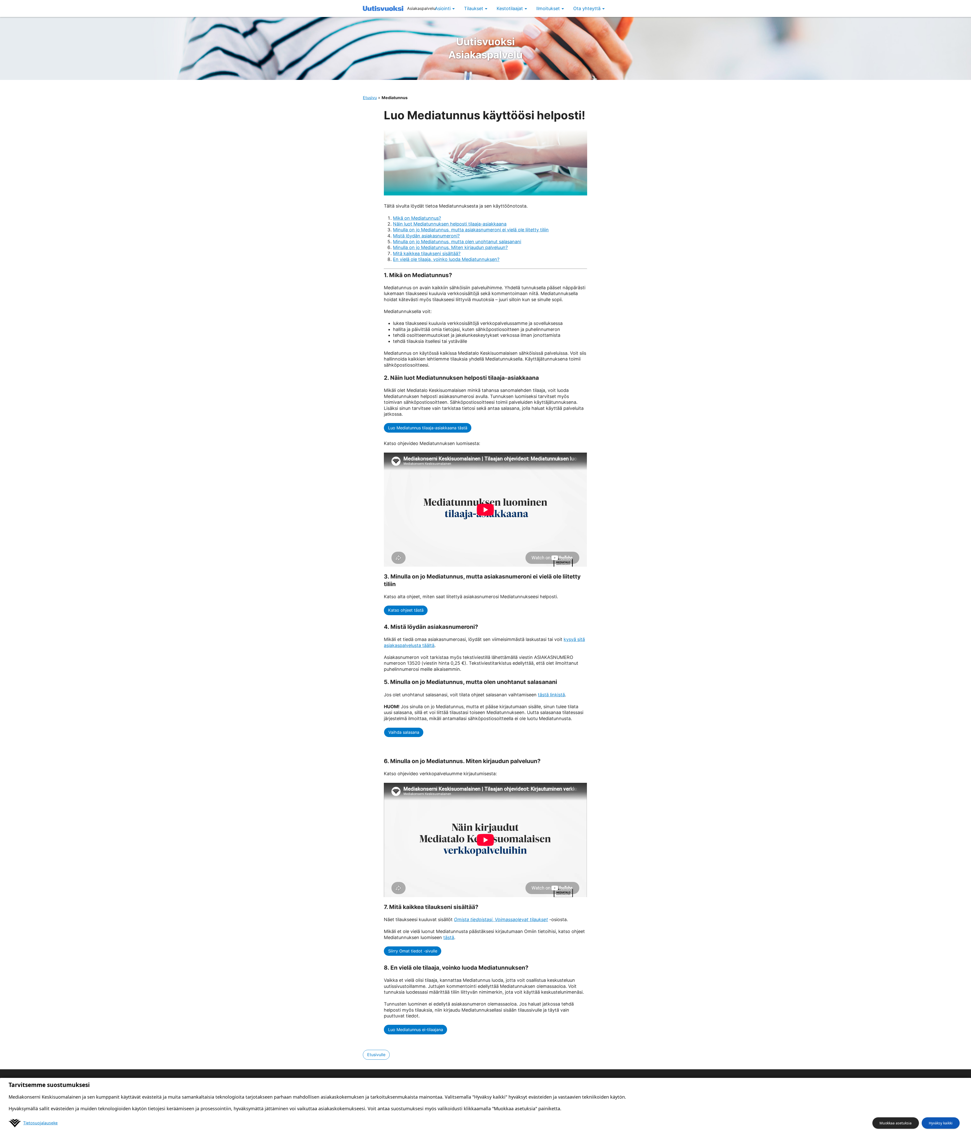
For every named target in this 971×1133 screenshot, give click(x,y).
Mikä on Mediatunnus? (417, 218)
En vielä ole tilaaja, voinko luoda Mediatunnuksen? (446, 259)
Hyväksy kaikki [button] (941, 1123)
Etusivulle (376, 1054)
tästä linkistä (551, 694)
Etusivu (370, 97)
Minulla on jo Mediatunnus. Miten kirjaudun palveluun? (450, 247)
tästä (448, 937)
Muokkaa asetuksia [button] (895, 1123)
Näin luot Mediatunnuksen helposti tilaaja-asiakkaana (449, 224)
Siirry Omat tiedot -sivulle (412, 950)
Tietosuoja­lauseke (40, 1122)
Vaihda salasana (403, 732)
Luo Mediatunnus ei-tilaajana (415, 1029)
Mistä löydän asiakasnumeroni (425, 235)
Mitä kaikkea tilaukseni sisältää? (426, 253)
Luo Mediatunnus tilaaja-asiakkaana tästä (427, 427)
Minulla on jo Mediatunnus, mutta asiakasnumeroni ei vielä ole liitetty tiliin (471, 229)
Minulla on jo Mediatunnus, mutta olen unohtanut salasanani (457, 241)
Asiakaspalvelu (485, 48)
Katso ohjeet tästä (406, 610)
